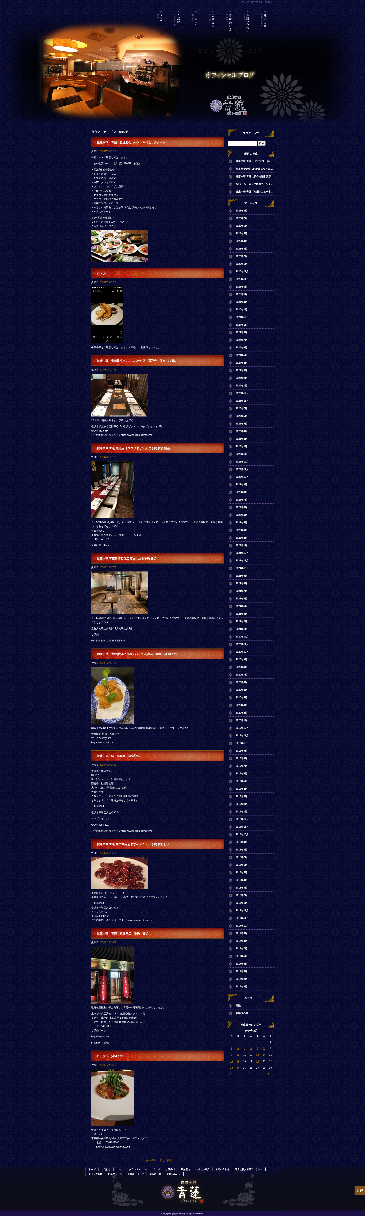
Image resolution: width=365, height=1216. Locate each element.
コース (119, 1169)
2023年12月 (242, 393)
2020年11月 (242, 644)
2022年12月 (242, 461)
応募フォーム (115, 1174)
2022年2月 (241, 537)
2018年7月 (241, 857)
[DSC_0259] (119, 886)
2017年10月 (242, 925)
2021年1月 (241, 629)
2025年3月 (241, 301)
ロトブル (102, 273)
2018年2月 (241, 895)
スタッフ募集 (95, 1174)
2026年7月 (241, 218)
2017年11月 (242, 918)
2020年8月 (241, 667)
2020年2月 (241, 712)
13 (257, 1055)
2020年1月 (241, 720)
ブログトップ (251, 133)
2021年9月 (241, 575)
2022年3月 (241, 530)
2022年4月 (241, 522)
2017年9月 (241, 933)
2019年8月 (241, 758)
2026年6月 (241, 225)
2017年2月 (241, 979)
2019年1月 (241, 811)
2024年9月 (241, 332)
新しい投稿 (167, 1160)
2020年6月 (241, 682)
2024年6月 (241, 347)
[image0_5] (119, 414)
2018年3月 (241, 887)
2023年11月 (242, 400)
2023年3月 (241, 438)
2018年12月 (242, 819)
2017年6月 (241, 956)
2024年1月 (241, 385)
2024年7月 (241, 340)
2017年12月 (242, 910)
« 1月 (231, 1074)
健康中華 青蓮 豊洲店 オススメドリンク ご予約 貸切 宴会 (133, 448)
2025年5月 (241, 294)
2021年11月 (242, 560)
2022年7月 (241, 499)
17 (238, 1061)
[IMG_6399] (112, 1001)
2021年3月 (241, 613)
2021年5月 (241, 606)
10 (238, 1055)
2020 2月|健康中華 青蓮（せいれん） (258, 2)
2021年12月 (242, 553)
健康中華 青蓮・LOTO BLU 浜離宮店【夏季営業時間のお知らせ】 (255, 161)
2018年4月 (241, 880)
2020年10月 (242, 651)
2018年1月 (241, 902)
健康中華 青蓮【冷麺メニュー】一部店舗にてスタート (255, 191)
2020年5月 (241, 689)
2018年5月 (241, 872)
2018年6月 (241, 864)
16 (231, 1061)
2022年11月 (242, 469)
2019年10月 (242, 743)
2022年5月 (241, 514)
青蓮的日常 (230, 27)
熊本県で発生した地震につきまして (255, 168)
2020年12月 (242, 636)
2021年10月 (242, 568)
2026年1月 (241, 263)
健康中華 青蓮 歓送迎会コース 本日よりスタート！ (132, 142)
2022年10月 (242, 476)
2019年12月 (242, 727)
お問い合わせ (247, 27)
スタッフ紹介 (203, 1169)
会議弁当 (170, 1169)
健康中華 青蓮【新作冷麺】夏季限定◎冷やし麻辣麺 (255, 176)
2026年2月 (241, 256)
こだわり (178, 27)
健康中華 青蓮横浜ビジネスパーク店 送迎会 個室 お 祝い (137, 360)
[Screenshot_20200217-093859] (107, 341)
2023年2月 (241, 446)
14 (264, 1055)
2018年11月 (242, 826)
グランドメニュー (138, 1169)
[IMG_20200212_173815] (112, 1123)
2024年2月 (241, 378)
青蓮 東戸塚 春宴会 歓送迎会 (118, 755)
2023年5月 (241, 423)
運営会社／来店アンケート (265, 27)
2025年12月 (242, 271)
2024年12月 (242, 317)
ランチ (156, 1169)
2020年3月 (241, 705)
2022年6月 (241, 507)
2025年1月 (241, 309)
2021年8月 (241, 583)
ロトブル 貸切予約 (110, 1056)
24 (238, 1068)
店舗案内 (213, 27)
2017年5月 (241, 963)
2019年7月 (241, 766)
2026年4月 (241, 241)
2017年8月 (241, 940)
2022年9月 (241, 484)
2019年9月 (241, 750)
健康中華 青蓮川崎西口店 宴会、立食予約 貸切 (126, 558)
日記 (238, 1005)
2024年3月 (241, 370)
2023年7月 (241, 408)
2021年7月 (241, 591)
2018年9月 (241, 842)
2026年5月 (241, 233)
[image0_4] (112, 721)
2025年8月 (241, 286)
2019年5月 (241, 781)
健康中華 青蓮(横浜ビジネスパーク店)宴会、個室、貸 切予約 (137, 654)
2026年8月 (241, 210)
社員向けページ (136, 1174)
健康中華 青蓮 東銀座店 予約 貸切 (122, 933)
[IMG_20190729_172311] (112, 516)
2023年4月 (241, 431)
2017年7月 (241, 948)
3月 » (271, 1074)
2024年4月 (241, 362)
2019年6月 (241, 773)
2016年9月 (241, 986)
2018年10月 (242, 834)
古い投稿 (149, 1160)
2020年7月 (241, 674)
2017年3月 (241, 971)
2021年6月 (241, 598)
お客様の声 (242, 1013)
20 (257, 1061)
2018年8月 (241, 849)
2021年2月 (241, 621)
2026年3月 (241, 248)
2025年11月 (242, 279)
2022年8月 (241, 492)
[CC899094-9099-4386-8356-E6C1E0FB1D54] (119, 612)
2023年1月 (241, 454)
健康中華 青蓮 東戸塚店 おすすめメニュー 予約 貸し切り (133, 844)
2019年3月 (241, 796)
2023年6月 (241, 416)
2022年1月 (241, 545)
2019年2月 (241, 804)
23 (231, 1068)
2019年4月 (241, 788)
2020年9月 (241, 659)
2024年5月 (241, 355)
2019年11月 (242, 735)
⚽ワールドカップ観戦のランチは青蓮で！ (255, 184)
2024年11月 (242, 324)
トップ (161, 27)
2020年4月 (241, 697)
